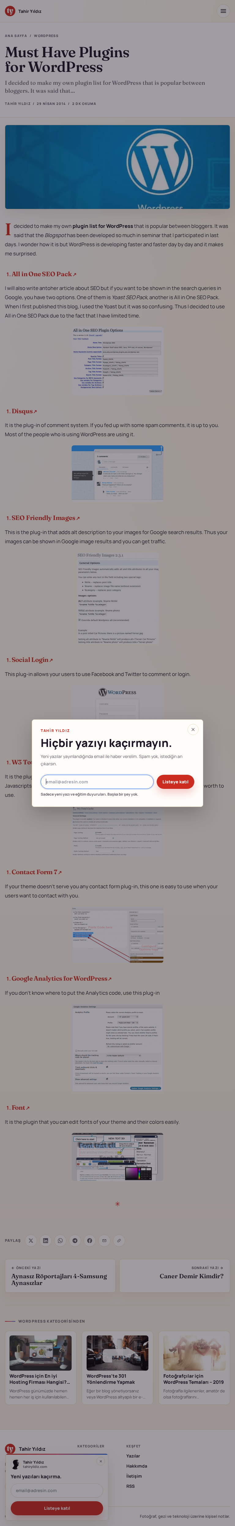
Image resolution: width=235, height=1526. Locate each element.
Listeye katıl (175, 782)
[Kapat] (193, 729)
